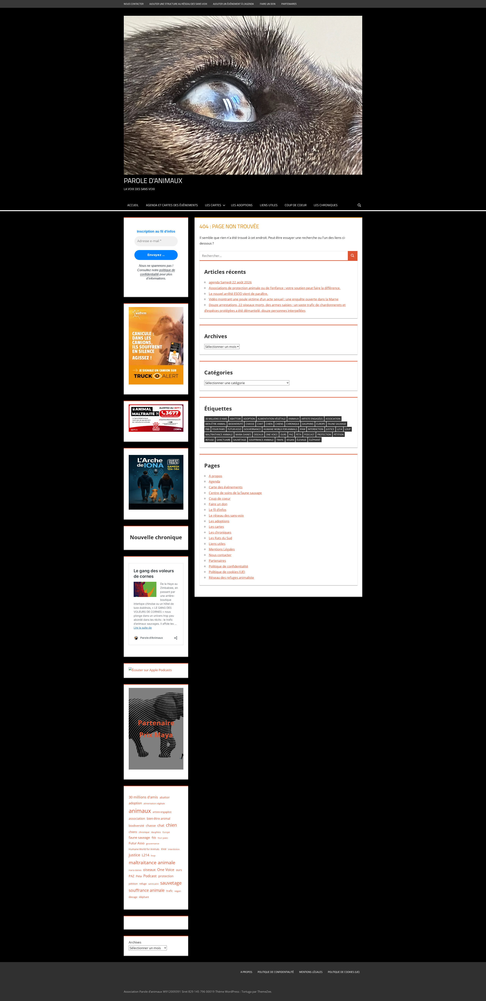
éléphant (314, 439)
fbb (207, 429)
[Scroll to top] (480, 995)
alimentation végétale (272, 418)
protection (324, 434)
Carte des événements (225, 487)
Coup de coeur (296, 205)
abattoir (235, 418)
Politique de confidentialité (228, 566)
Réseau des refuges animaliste (231, 577)
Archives (135, 942)
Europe (320, 424)
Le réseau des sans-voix (226, 515)
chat (260, 424)
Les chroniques (326, 205)
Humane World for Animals (280, 429)
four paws (218, 429)
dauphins (308, 424)
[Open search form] (359, 205)
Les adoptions (241, 205)
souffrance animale (261, 439)
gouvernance (252, 429)
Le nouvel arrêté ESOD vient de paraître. (238, 293)
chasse (250, 424)
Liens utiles (269, 205)
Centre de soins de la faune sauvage (235, 493)
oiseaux (258, 434)
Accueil (133, 205)
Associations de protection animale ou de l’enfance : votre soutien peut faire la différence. (274, 288)
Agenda (214, 481)
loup (348, 429)
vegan (290, 439)
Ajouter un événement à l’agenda (233, 4)
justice (330, 429)
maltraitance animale (219, 434)
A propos (215, 476)
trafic (280, 439)
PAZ (291, 434)
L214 (339, 429)
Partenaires (289, 4)
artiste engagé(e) (312, 418)
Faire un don (267, 4)
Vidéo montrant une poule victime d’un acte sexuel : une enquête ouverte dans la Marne (273, 299)
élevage (301, 439)
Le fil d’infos (217, 510)
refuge (209, 439)
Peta (298, 434)
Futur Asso (234, 429)
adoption (249, 418)
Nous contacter (134, 4)
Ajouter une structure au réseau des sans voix (178, 4)
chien (269, 424)
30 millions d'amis (216, 418)
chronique (292, 424)
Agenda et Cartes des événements (172, 205)
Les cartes (213, 205)
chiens (279, 424)
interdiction (315, 429)
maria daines (243, 434)
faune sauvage (337, 424)
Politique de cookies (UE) (227, 572)
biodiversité (235, 424)
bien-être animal (215, 424)
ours (283, 434)
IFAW (302, 429)
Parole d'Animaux (153, 180)
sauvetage (239, 439)
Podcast (309, 434)
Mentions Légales (222, 549)
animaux (293, 418)
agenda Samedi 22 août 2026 (230, 282)
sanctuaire (223, 439)
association (333, 418)
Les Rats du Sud (220, 538)
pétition (339, 434)
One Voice (272, 434)
